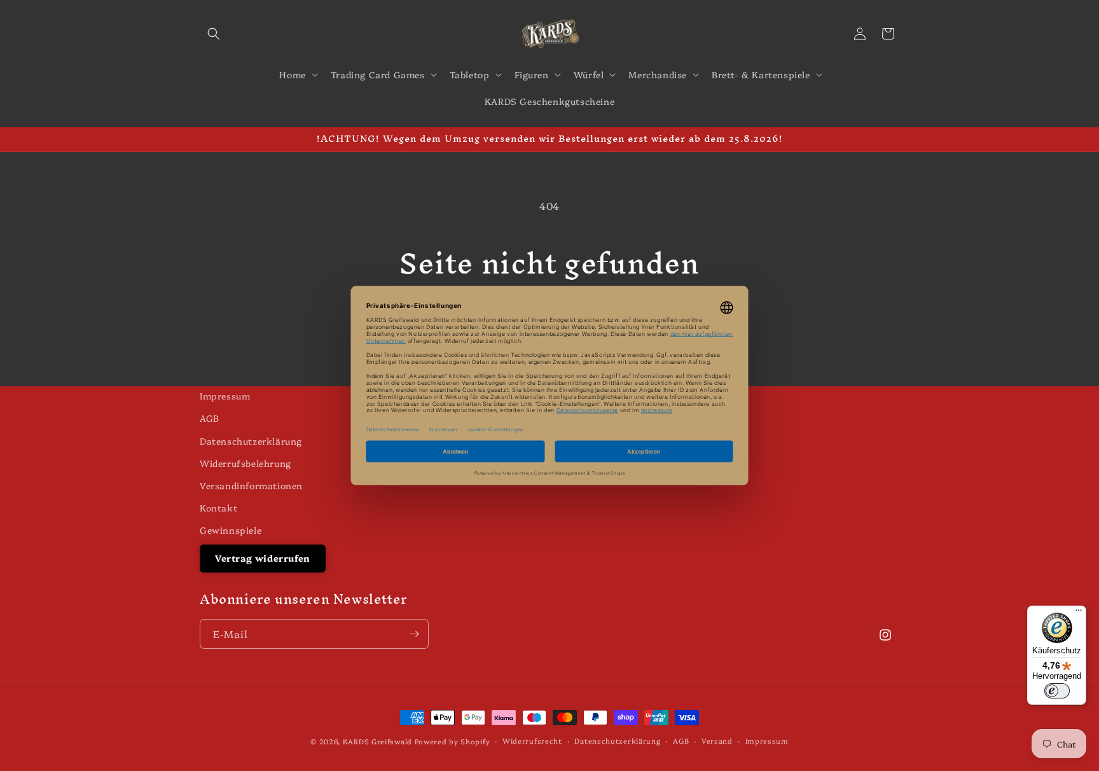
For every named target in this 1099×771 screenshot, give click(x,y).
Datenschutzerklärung (251, 440)
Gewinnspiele (230, 530)
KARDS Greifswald (377, 741)
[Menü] (1078, 613)
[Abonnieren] (414, 634)
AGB (209, 418)
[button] (214, 34)
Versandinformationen (251, 485)
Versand (717, 741)
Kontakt (218, 507)
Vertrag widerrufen (262, 558)
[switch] (1057, 690)
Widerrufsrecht (532, 741)
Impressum (225, 395)
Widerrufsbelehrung (245, 463)
